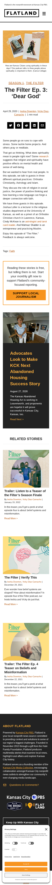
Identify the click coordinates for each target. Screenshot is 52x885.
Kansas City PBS (25, 732)
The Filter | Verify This (20, 577)
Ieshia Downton (28, 111)
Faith (12, 251)
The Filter (35, 83)
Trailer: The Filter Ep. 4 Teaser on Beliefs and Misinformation (21, 668)
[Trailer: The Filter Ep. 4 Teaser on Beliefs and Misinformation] (26, 642)
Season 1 (16, 83)
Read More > (11, 518)
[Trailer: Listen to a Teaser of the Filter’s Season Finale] (26, 469)
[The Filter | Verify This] (26, 555)
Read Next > (17, 419)
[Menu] (44, 13)
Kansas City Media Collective (18, 768)
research (43, 156)
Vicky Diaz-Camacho (32, 499)
